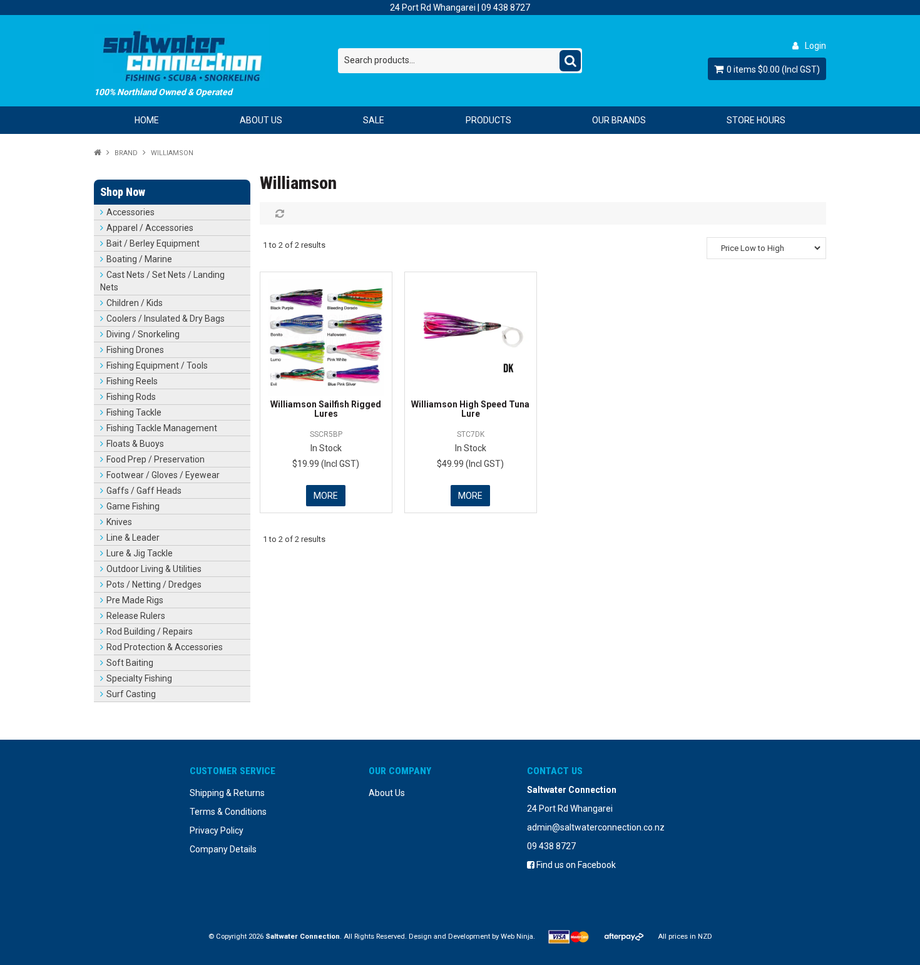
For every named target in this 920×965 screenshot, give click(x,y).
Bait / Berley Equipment (153, 243)
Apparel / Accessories (149, 228)
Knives (119, 522)
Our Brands (619, 120)
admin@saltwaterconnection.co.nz (596, 827)
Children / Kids (134, 303)
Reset (278, 213)
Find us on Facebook (575, 865)
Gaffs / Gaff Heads (143, 491)
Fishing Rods (131, 397)
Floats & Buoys (135, 444)
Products (488, 120)
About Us (261, 120)
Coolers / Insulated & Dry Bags (165, 319)
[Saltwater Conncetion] (216, 56)
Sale (373, 120)
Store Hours (756, 120)
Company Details (223, 849)
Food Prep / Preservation (155, 459)
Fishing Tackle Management (161, 428)
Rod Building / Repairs (149, 631)
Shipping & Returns (227, 793)
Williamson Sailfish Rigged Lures (325, 409)
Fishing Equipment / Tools (157, 365)
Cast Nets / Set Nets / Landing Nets (162, 281)
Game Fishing (133, 506)
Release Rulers (135, 616)
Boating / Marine (139, 259)
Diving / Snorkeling (143, 334)
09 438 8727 (505, 8)
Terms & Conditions (228, 812)
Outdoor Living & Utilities (154, 569)
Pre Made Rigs (134, 600)
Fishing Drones (135, 350)
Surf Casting (131, 694)
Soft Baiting (129, 663)
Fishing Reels (132, 381)
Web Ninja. (518, 936)
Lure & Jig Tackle (139, 553)
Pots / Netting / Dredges (154, 585)
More (326, 496)
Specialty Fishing (139, 678)
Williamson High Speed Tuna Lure (470, 409)
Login (815, 46)
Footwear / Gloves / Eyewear (163, 475)
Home (147, 120)
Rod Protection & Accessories (164, 647)
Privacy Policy (216, 830)
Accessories (130, 212)
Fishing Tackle (133, 412)
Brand (126, 153)
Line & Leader (133, 538)
